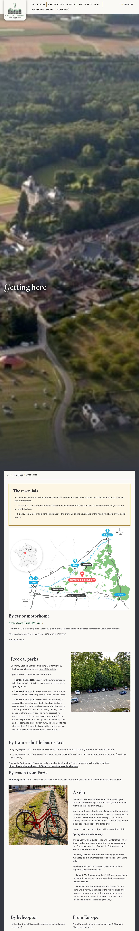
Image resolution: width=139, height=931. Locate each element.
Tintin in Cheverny (90, 4)
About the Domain (42, 9)
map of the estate (47, 668)
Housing (62, 9)
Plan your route (16, 639)
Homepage (18, 474)
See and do (38, 4)
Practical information (61, 4)
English (128, 4)
